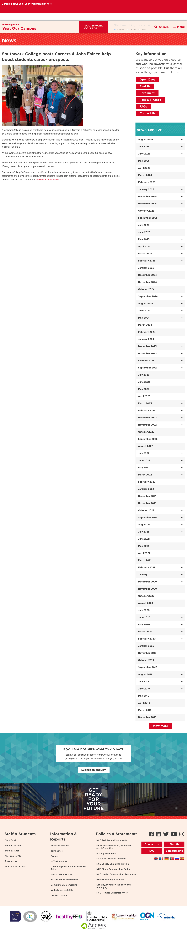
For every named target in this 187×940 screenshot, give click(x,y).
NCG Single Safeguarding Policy (113, 869)
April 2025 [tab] (144, 246)
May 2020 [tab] (144, 624)
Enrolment (147, 93)
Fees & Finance (150, 99)
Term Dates (57, 851)
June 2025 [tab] (144, 232)
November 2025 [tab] (147, 204)
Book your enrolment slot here (35, 16)
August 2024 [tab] (145, 304)
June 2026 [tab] (144, 154)
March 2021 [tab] (144, 560)
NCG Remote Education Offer (112, 893)
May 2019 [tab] (143, 696)
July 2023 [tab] (143, 375)
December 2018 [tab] (147, 717)
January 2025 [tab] (146, 268)
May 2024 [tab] (144, 318)
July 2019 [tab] (143, 682)
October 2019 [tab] (146, 660)
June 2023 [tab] (144, 382)
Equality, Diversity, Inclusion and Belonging (113, 886)
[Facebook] (151, 834)
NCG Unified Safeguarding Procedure (116, 874)
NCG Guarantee (59, 861)
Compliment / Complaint (64, 885)
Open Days (147, 79)
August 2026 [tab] (145, 139)
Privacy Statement (106, 853)
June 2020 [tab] (144, 617)
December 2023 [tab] (147, 346)
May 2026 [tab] (144, 161)
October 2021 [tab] (146, 510)
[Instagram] (181, 834)
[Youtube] (174, 834)
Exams (54, 856)
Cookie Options (59, 896)
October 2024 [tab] (146, 289)
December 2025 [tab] (147, 197)
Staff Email (11, 840)
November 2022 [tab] (147, 425)
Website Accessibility (62, 890)
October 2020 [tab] (146, 596)
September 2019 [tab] (147, 667)
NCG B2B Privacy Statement (111, 859)
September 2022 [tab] (147, 439)
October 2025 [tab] (146, 211)
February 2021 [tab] (146, 567)
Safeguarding (174, 851)
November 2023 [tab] (147, 353)
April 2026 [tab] (144, 168)
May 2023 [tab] (143, 389)
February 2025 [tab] (146, 261)
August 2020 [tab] (145, 603)
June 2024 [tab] (144, 311)
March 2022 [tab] (145, 475)
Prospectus (11, 861)
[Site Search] (161, 27)
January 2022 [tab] (146, 489)
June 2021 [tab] (144, 539)
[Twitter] (166, 834)
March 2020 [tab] (145, 632)
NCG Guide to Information (64, 880)
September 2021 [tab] (147, 517)
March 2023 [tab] (145, 403)
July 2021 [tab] (143, 532)
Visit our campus (19, 28)
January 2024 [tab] (146, 339)
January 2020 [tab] (146, 646)
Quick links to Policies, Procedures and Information (114, 847)
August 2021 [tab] (145, 525)
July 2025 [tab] (143, 225)
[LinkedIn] (158, 834)
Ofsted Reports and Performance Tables (68, 868)
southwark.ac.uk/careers (48, 179)
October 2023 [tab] (146, 361)
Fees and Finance (60, 846)
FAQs (143, 106)
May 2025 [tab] (143, 239)
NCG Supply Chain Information (112, 864)
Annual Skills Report (61, 875)
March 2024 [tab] (145, 325)
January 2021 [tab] (146, 575)
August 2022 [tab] (145, 446)
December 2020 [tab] (147, 582)
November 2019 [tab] (147, 653)
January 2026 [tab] (146, 189)
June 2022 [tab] (144, 460)
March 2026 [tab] (145, 175)
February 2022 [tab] (146, 482)
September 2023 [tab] (147, 368)
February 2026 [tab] (146, 182)
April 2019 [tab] (144, 703)
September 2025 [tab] (147, 218)
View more (160, 726)
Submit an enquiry (93, 770)
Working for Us (13, 856)
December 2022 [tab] (147, 418)
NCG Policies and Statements (111, 840)
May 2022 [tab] (143, 468)
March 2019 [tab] (145, 710)
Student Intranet (13, 846)
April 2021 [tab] (144, 553)
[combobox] (133, 25)
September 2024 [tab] (148, 296)
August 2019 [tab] (145, 674)
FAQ (151, 851)
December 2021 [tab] (147, 496)
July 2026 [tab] (143, 147)
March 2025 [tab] (145, 254)
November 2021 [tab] (147, 503)
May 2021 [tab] (143, 546)
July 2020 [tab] (144, 610)
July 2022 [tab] (143, 453)
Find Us (145, 86)
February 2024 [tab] (146, 332)
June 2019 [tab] (144, 689)
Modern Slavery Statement (110, 880)
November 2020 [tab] (147, 589)
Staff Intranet (12, 851)
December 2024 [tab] (147, 275)
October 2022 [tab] (146, 432)
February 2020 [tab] (147, 639)
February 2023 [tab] (146, 410)
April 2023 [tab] (144, 396)
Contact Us (147, 113)
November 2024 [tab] (147, 282)
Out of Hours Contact (16, 866)
